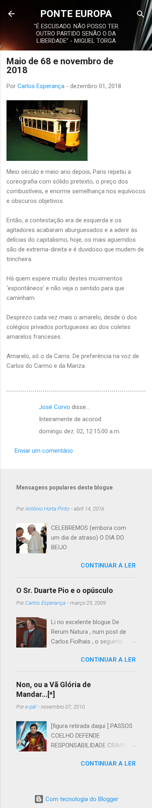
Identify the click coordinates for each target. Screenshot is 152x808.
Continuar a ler (108, 565)
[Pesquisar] (141, 14)
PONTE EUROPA (76, 13)
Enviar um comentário (44, 450)
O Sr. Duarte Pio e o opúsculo (64, 590)
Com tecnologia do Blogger (81, 799)
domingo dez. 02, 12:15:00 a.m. (79, 431)
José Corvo (54, 407)
